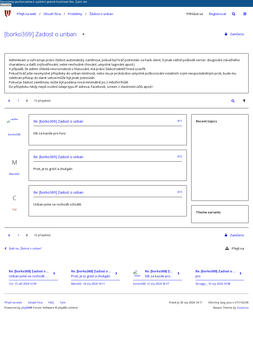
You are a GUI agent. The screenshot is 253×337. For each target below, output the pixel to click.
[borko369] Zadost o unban (40, 34)
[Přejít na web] (7, 13)
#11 (179, 121)
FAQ (51, 302)
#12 (179, 156)
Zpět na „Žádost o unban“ (25, 248)
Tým (63, 302)
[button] (8, 100)
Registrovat (217, 14)
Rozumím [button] (5, 5)
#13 (179, 192)
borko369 (14, 134)
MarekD (14, 174)
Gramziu (243, 307)
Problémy (75, 14)
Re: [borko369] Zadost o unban (58, 121)
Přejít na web (26, 14)
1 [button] (18, 100)
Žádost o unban (101, 14)
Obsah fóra (52, 14)
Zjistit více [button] (81, 1)
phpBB (25, 307)
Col (14, 209)
